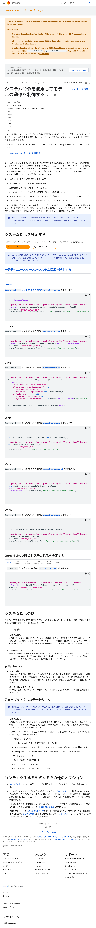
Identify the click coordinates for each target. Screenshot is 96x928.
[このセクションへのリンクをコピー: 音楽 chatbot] (25, 666)
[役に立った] (86, 83)
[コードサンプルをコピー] (89, 295)
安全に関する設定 (46, 807)
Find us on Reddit (40, 862)
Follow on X (38, 866)
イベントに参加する (41, 873)
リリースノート (70, 870)
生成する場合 (28, 814)
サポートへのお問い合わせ (75, 858)
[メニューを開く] (3, 3)
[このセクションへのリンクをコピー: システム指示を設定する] (48, 235)
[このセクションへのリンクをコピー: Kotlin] (15, 326)
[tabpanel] (48, 586)
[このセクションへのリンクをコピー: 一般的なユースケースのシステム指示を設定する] (73, 270)
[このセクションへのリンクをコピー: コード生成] (22, 630)
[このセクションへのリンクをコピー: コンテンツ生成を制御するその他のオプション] (85, 778)
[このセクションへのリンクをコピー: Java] (14, 362)
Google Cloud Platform (11, 903)
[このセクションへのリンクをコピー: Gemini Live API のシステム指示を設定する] (66, 555)
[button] (18, 562)
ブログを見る (39, 858)
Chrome (6, 896)
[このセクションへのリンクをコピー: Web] (14, 418)
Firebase (8, 83)
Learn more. (18, 24)
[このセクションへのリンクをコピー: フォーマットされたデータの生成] (52, 699)
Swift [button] (9, 562)
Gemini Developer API (19, 247)
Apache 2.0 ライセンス (19, 839)
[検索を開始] (60, 2)
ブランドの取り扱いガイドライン (77, 873)
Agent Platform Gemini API (44, 247)
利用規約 (6, 917)
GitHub (5, 873)
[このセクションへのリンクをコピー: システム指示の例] (37, 614)
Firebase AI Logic (33, 10)
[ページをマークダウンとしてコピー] (55, 95)
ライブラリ (7, 870)
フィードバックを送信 (80, 89)
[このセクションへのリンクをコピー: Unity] (15, 510)
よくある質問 (70, 877)
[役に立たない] (89, 83)
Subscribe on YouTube (42, 870)
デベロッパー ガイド (10, 858)
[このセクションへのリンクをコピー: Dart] (14, 464)
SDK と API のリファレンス (12, 862)
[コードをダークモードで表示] (86, 295)
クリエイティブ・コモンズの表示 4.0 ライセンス (53, 837)
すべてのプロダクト (10, 907)
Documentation (11, 10)
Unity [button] (57, 562)
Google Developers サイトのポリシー (66, 839)
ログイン (90, 3)
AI (43, 83)
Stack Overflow (70, 862)
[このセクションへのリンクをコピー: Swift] (14, 285)
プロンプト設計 (15, 784)
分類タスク (63, 814)
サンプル (6, 866)
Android (6, 892)
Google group (70, 866)
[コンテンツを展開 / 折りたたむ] (21, 102)
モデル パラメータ (62, 791)
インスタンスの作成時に (23, 290)
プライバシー (16, 917)
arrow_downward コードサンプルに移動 (23, 153)
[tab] (9, 562)
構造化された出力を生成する (75, 710)
